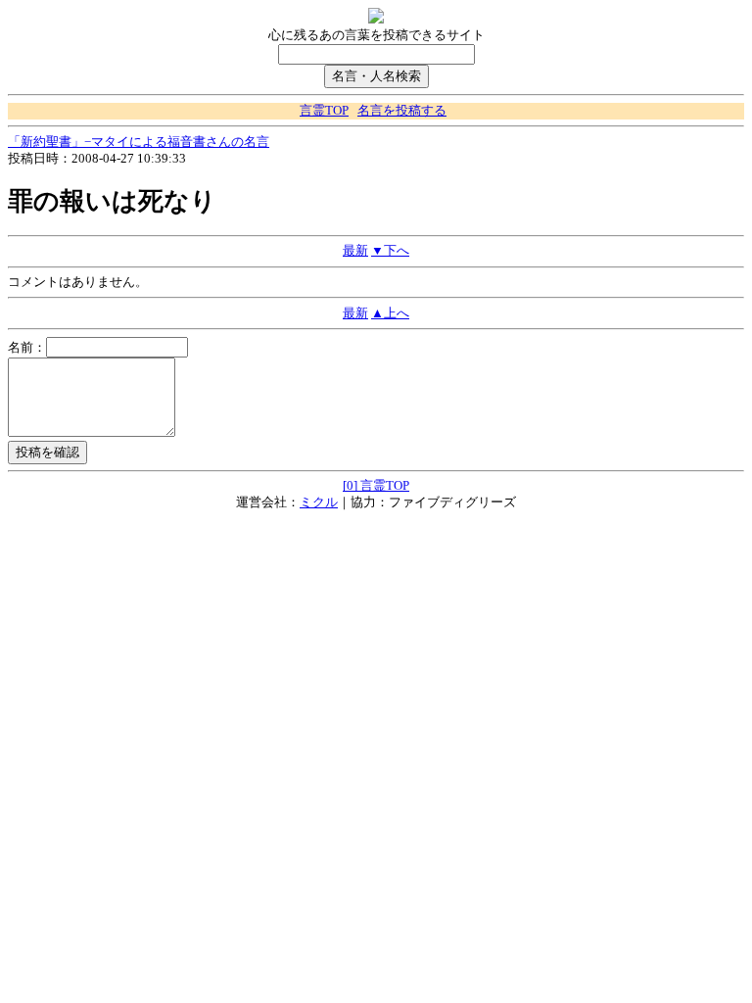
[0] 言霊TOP (376, 486)
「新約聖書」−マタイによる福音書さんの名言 (138, 142)
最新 (355, 251)
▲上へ (390, 313)
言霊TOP (324, 111)
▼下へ (390, 251)
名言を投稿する (401, 111)
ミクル (319, 502)
